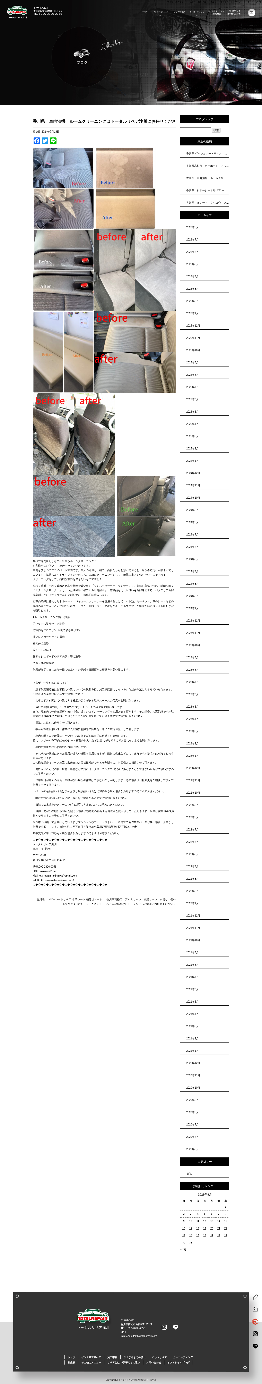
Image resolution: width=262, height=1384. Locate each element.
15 (225, 1221)
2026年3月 (192, 288)
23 (183, 1235)
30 (183, 1242)
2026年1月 (192, 313)
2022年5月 (192, 854)
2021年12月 (193, 915)
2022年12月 (193, 768)
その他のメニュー (216, 12)
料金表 (71, 1362)
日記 (189, 1173)
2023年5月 (192, 706)
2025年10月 (193, 350)
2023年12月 (193, 620)
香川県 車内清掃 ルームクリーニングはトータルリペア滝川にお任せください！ (207, 178)
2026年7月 (192, 239)
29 (225, 1235)
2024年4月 (192, 571)
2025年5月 (192, 411)
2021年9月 (192, 952)
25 (197, 1235)
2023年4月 (192, 718)
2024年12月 (193, 473)
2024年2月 (192, 596)
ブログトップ (204, 119)
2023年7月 (192, 682)
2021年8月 (192, 964)
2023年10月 (193, 645)
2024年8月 (192, 522)
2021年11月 (193, 927)
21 (218, 1228)
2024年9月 (192, 510)
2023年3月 (192, 731)
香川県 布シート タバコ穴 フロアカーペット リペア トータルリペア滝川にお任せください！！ (207, 202)
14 (218, 1221)
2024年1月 (192, 608)
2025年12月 (193, 325)
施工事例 (112, 1357)
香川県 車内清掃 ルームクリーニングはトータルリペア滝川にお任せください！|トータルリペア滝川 (214, 2)
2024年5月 (192, 559)
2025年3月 (192, 436)
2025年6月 (192, 399)
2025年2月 (192, 448)
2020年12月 (193, 1063)
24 (190, 1235)
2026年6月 (192, 251)
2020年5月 (192, 1149)
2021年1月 (192, 1050)
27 (211, 1235)
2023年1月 (192, 755)
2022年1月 (192, 903)
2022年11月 (193, 780)
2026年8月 (192, 227)
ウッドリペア (179, 12)
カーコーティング (198, 12)
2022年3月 (192, 878)
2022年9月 (192, 805)
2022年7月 (192, 829)
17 (190, 1228)
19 (204, 1228)
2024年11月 (193, 485)
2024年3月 (192, 583)
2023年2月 (192, 743)
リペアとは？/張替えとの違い (234, 12)
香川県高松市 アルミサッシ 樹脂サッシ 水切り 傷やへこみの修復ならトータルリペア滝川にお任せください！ (141, 904)
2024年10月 (193, 497)
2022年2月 (192, 891)
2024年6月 (192, 546)
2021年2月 (192, 1038)
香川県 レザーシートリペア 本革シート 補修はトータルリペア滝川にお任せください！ (207, 190)
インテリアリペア (161, 12)
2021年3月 (192, 1026)
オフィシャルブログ (178, 1362)
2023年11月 (193, 632)
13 (211, 1221)
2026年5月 (192, 264)
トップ (143, 12)
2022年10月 (193, 792)
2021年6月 (192, 989)
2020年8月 (192, 1112)
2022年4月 (192, 866)
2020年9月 (192, 1100)
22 (225, 1228)
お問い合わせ (253, 12)
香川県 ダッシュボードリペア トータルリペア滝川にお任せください (207, 153)
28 (218, 1235)
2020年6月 (192, 1136)
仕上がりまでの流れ (135, 1357)
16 (183, 1228)
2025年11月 (193, 337)
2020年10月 (193, 1087)
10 (190, 1221)
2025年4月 (192, 423)
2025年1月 (192, 460)
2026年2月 (192, 301)
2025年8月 (192, 374)
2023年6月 (192, 694)
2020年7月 (192, 1124)
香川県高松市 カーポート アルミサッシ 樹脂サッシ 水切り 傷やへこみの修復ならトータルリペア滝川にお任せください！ (207, 165)
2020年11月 (193, 1075)
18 (197, 1228)
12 (204, 1221)
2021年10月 (193, 940)
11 (197, 1221)
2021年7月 (192, 977)
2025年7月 (192, 387)
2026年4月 (192, 276)
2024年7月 (192, 534)
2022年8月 (192, 817)
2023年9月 (192, 657)
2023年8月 (192, 669)
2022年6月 (192, 841)
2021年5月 (192, 1001)
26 (204, 1235)
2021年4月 (192, 1013)
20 (211, 1228)
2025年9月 (192, 362)
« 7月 (183, 1249)
